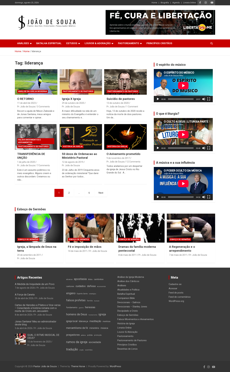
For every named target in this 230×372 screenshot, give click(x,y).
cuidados (81, 286)
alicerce (69, 279)
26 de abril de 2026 (24, 298)
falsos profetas (76, 300)
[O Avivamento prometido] (125, 137)
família (90, 301)
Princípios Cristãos (159, 43)
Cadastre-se (175, 284)
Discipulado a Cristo (127, 310)
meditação (95, 321)
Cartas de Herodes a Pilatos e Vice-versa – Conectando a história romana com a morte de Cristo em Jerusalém (37, 308)
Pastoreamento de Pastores (78, 91)
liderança (83, 321)
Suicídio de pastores (121, 99)
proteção (98, 335)
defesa (91, 286)
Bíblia (90, 279)
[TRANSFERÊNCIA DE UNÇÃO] (36, 137)
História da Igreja (73, 146)
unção (81, 350)
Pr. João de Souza (26, 106)
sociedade (95, 342)
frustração (96, 301)
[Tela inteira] (208, 99)
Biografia (165, 2)
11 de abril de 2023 (26, 103)
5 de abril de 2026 (23, 328)
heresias (90, 307)
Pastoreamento (128, 43)
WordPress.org (176, 301)
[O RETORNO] (36, 82)
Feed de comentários (180, 296)
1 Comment (132, 106)
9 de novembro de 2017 (118, 158)
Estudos (71, 43)
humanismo (93, 315)
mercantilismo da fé (77, 327)
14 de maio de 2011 (77, 251)
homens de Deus (76, 314)
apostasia (80, 279)
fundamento (71, 307)
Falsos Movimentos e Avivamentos (29, 141)
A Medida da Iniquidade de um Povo (34, 284)
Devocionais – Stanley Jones (132, 306)
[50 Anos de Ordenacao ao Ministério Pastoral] (80, 137)
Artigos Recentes (29, 277)
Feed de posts (176, 292)
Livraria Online (189, 2)
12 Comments (133, 161)
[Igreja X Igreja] (80, 82)
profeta (90, 335)
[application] (183, 85)
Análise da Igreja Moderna (32, 91)
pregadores (73, 334)
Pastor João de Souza (45, 366)
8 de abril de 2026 (23, 314)
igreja (102, 314)
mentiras (106, 321)
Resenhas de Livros (127, 348)
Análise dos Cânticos (128, 281)
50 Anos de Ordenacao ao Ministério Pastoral (79, 156)
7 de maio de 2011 (178, 255)
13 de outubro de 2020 (118, 103)
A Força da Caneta (25, 294)
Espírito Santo (82, 293)
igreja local (71, 321)
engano (70, 293)
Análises (23, 43)
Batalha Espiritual (49, 43)
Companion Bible (126, 298)
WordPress (115, 366)
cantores (70, 286)
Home (154, 2)
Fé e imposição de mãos (84, 247)
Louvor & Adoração (98, 43)
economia (101, 286)
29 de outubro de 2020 (73, 103)
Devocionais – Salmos (128, 302)
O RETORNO (25, 99)
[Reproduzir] (157, 99)
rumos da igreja (76, 342)
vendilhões (89, 350)
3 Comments (43, 106)
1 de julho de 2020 (26, 162)
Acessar (173, 288)
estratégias (92, 294)
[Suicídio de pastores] (125, 82)
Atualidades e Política (128, 289)
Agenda (176, 2)
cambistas (98, 279)
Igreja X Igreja (71, 99)
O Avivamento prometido (123, 154)
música (104, 328)
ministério (94, 328)
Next (101, 192)
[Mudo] (203, 99)
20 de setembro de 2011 (29, 255)
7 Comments (43, 165)
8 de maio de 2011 (127, 255)
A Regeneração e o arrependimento (182, 248)
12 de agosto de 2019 (72, 162)
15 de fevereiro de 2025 (39, 341)
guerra (81, 307)
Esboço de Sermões (31, 209)
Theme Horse (78, 366)
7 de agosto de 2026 (25, 288)
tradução (72, 349)
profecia (83, 335)
